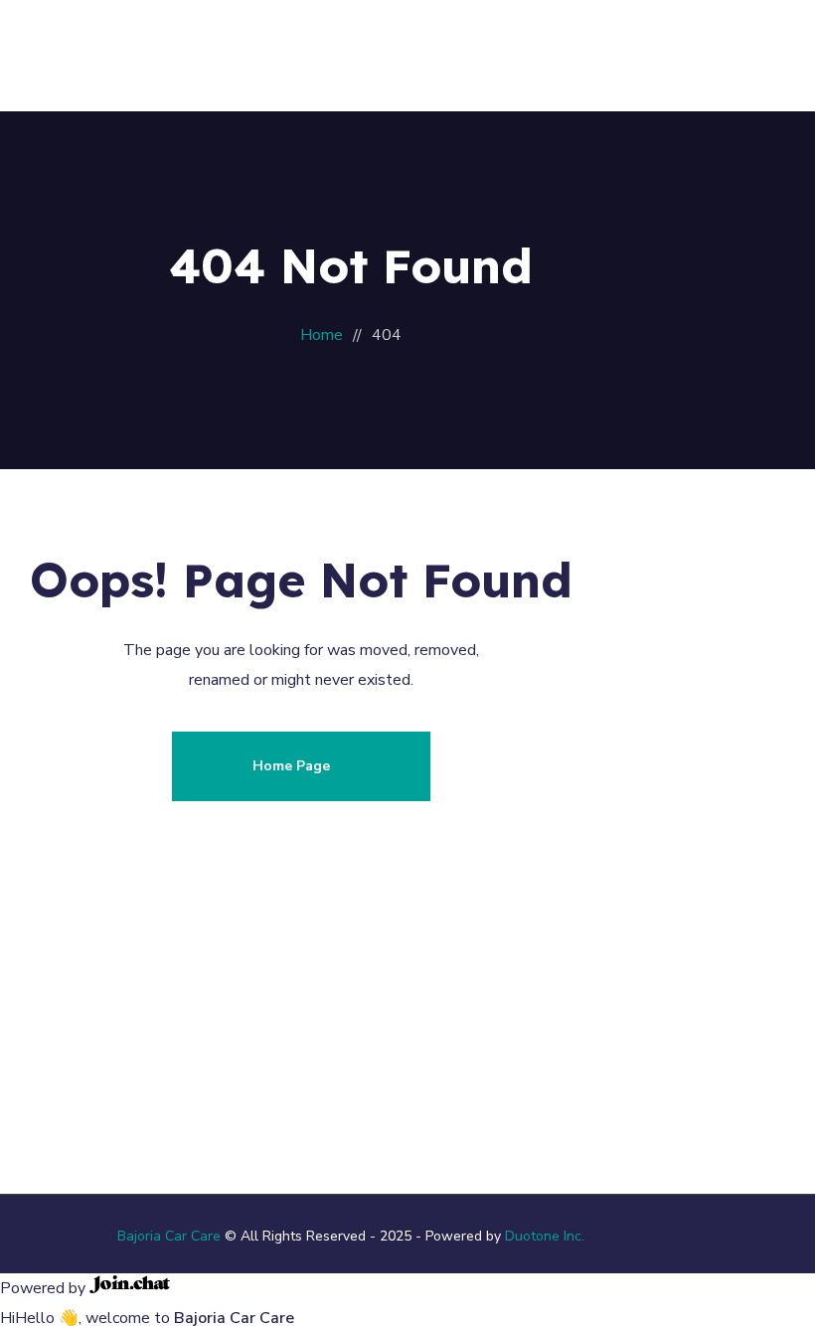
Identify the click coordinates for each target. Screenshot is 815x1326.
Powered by (44, 1288)
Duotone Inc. (544, 1236)
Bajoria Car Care (169, 1236)
